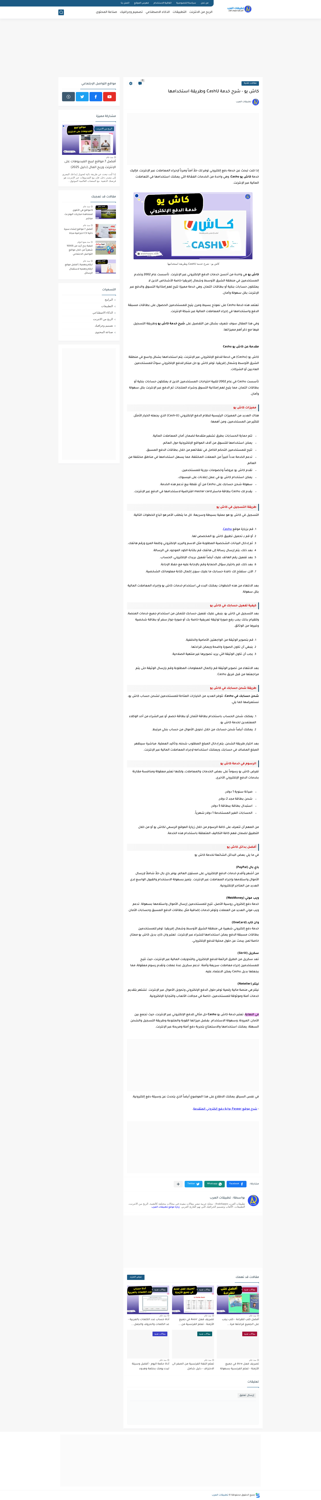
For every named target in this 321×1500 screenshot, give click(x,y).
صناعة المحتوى (106, 12)
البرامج (109, 299)
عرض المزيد (136, 1277)
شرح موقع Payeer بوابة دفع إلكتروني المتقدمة (225, 1109)
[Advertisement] (160, 48)
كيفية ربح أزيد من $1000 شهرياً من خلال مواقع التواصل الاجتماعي (80, 250)
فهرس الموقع (141, 3)
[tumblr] (68, 96)
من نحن (204, 3)
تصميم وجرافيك (131, 12)
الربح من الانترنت (201, 12)
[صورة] (105, 212)
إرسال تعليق (246, 1395)
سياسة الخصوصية (186, 3)
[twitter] (82, 96)
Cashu (227, 529)
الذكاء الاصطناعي (158, 12)
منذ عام (252, 1315)
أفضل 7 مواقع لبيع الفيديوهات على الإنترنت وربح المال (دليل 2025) (90, 164)
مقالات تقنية (250, 83)
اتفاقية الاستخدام (162, 3)
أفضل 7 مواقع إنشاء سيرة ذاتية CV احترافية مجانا (78, 231)
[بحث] (61, 12)
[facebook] (96, 96)
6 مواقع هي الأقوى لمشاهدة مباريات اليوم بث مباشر (78, 214)
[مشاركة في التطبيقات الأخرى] (178, 1184)
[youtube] (109, 96)
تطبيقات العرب (220, 1495)
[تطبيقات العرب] (239, 9)
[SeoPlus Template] (257, 1495)
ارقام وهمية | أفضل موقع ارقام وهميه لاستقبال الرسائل (79, 269)
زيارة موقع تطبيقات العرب (165, 1207)
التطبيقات (180, 12)
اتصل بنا (125, 3)
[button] (237, 1184)
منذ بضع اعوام (83, 242)
